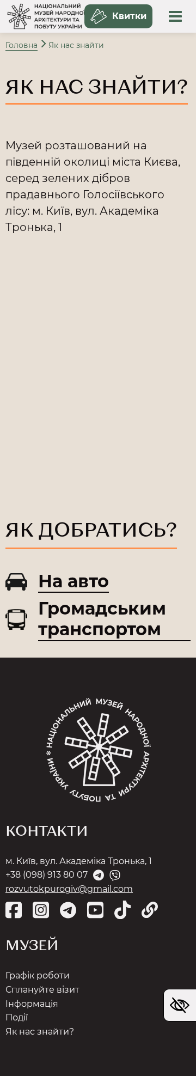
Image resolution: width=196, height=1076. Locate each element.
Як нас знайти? (39, 1031)
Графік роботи (37, 975)
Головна (21, 45)
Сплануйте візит (42, 989)
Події (16, 1017)
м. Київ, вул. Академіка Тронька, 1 (78, 861)
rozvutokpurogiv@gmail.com (69, 889)
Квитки (129, 16)
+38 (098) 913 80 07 (46, 875)
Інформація (31, 1004)
